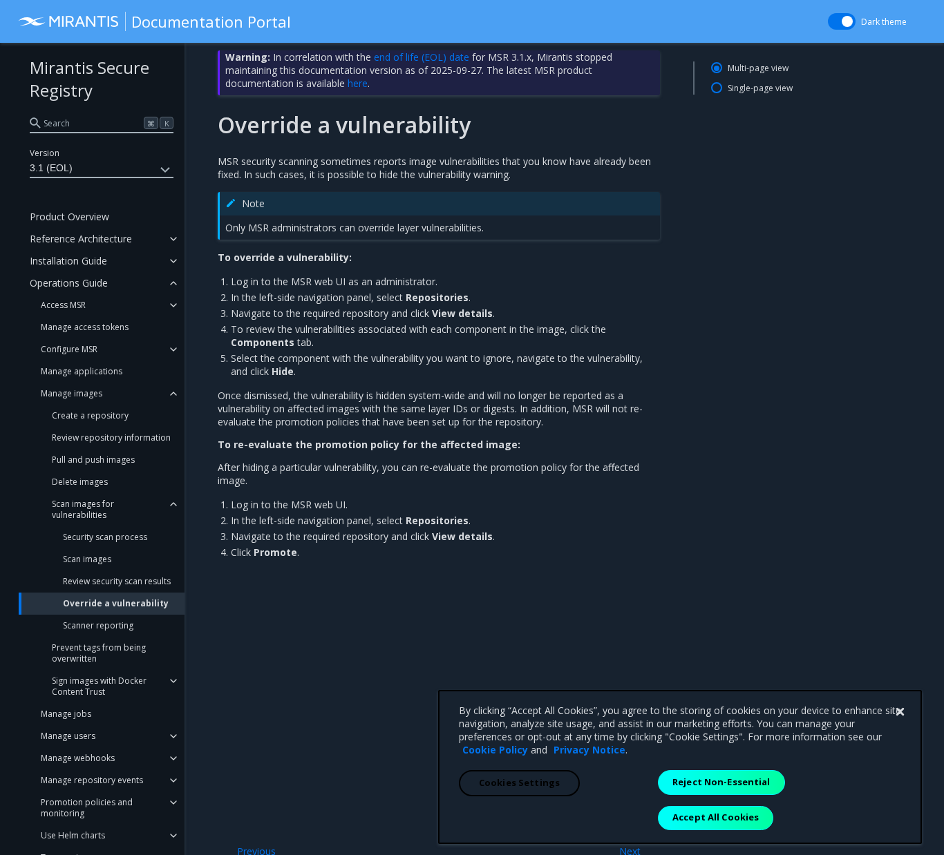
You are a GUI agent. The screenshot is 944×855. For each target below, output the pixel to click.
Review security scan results (117, 581)
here (358, 83)
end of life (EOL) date (421, 57)
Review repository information (111, 437)
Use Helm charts (73, 835)
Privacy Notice (589, 749)
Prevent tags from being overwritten (99, 653)
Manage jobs (66, 714)
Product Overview (69, 216)
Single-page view (760, 88)
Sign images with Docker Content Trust (99, 686)
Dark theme (884, 22)
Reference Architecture (81, 238)
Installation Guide (68, 260)
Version (44, 153)
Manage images (71, 393)
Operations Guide (69, 282)
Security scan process (105, 537)
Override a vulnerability (116, 603)
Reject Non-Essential (721, 782)
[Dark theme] (842, 21)
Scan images (87, 559)
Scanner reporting (98, 625)
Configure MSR (69, 349)
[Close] (900, 712)
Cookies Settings (519, 782)
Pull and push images (93, 459)
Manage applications (81, 371)
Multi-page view (758, 68)
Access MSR (63, 305)
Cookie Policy (495, 749)
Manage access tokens (85, 327)
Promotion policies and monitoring (87, 807)
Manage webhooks (78, 758)
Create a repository (90, 415)
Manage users (68, 736)
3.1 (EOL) (51, 167)
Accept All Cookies (715, 817)
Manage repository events (92, 780)
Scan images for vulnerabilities (83, 509)
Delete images (80, 482)
